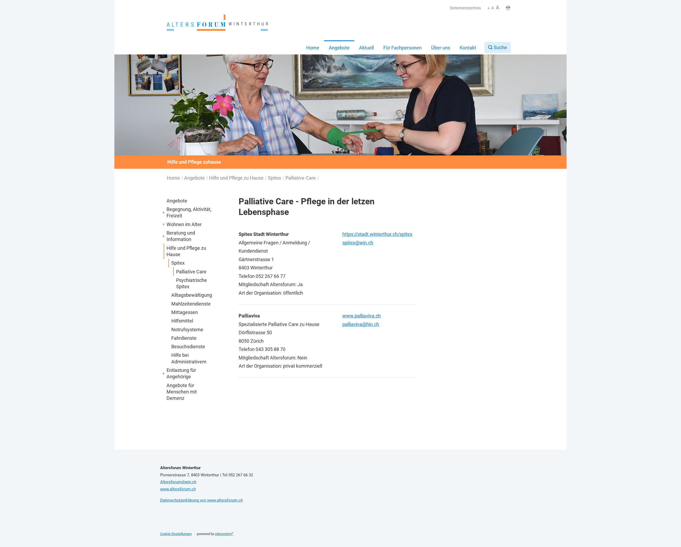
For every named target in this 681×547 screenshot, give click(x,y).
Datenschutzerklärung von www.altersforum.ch (201, 500)
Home (312, 47)
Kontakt (468, 47)
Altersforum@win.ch (178, 482)
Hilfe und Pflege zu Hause (236, 178)
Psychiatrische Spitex (191, 283)
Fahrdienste (184, 338)
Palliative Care (300, 178)
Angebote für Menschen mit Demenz (182, 392)
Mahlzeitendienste (191, 304)
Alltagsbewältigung (191, 295)
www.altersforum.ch (178, 489)
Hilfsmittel (182, 321)
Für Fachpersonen (402, 47)
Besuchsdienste (188, 346)
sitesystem (224, 534)
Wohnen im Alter (184, 224)
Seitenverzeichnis (465, 8)
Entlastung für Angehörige (181, 373)
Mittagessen (184, 312)
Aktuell (366, 47)
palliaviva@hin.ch (360, 324)
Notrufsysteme (187, 329)
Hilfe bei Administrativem (188, 358)
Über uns (440, 47)
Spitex (274, 178)
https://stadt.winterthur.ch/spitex (377, 234)
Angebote (339, 47)
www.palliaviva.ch (361, 316)
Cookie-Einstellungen (176, 534)
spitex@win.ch (357, 242)
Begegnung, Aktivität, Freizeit (189, 212)
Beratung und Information (181, 236)
